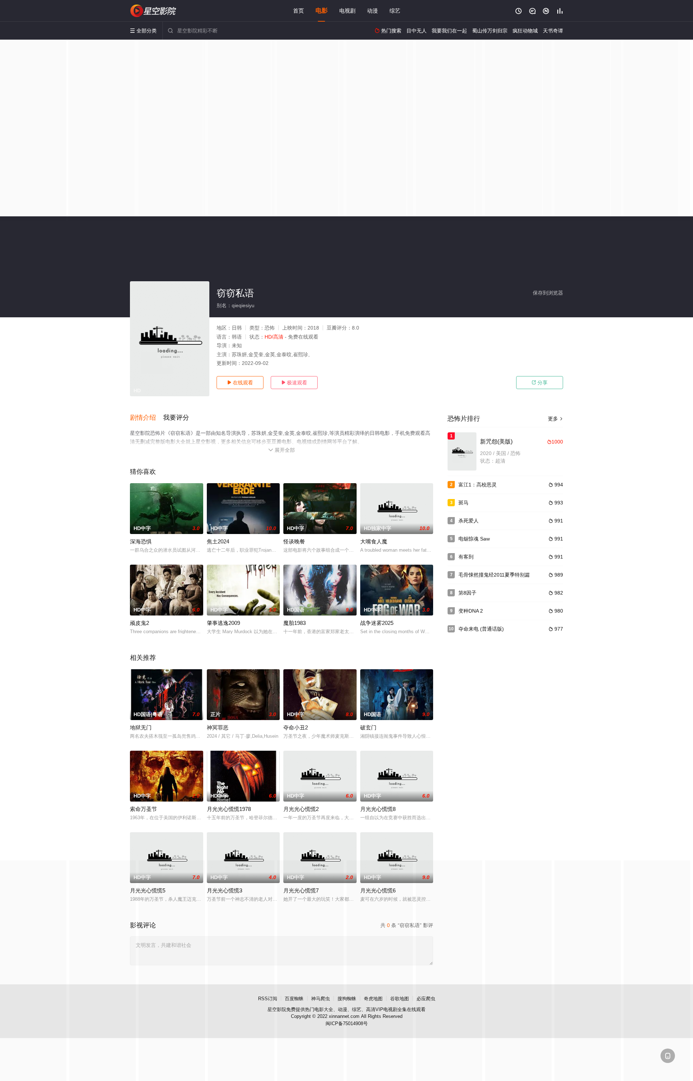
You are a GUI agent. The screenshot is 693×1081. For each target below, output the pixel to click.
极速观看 (294, 382)
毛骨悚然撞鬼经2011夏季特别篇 (494, 575)
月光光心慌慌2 (301, 809)
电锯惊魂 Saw (474, 539)
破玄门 (368, 727)
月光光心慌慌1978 (229, 809)
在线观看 (240, 382)
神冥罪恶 (217, 727)
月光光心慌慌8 (378, 809)
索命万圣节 (143, 809)
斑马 (463, 503)
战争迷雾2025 (376, 623)
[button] (146, 418)
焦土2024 (218, 541)
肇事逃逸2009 (223, 623)
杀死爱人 (468, 521)
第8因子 (467, 593)
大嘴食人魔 (373, 541)
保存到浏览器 (548, 293)
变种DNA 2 (470, 611)
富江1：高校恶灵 (477, 484)
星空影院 (276, 1009)
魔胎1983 (294, 623)
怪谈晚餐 (294, 541)
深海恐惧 (141, 541)
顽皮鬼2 (139, 623)
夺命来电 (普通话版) (481, 629)
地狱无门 (141, 727)
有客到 (466, 557)
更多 (555, 419)
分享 (540, 382)
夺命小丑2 (295, 727)
